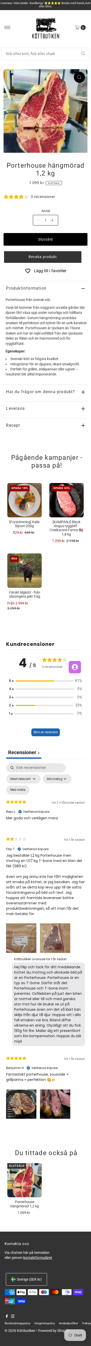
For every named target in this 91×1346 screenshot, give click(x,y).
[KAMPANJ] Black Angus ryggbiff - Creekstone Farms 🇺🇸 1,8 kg (66, 528)
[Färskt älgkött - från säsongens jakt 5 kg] (24, 570)
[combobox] (45, 54)
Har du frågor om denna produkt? (40, 391)
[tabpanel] (45, 942)
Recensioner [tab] (23, 752)
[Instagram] (13, 1316)
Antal (45, 211)
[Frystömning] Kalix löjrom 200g (24, 524)
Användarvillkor (68, 1323)
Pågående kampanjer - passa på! (47, 461)
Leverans (15, 408)
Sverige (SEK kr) (29, 1279)
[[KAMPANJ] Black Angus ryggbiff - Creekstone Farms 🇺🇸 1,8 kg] (66, 500)
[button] (45, 257)
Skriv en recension (45, 732)
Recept (13, 425)
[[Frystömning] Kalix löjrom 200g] (24, 500)
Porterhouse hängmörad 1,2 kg (24, 1204)
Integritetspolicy (44, 1323)
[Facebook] (7, 1316)
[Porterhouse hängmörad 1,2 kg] (24, 1180)
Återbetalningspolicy (17, 1323)
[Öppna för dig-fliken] (75, 667)
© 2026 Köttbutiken (20, 1331)
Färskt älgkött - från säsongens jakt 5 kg (24, 594)
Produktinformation (26, 288)
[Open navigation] (7, 27)
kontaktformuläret (37, 1258)
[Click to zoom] (79, 77)
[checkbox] (18, 790)
